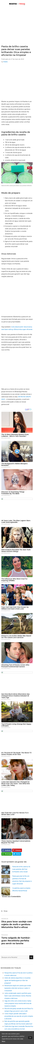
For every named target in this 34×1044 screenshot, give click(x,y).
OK (30, 1037)
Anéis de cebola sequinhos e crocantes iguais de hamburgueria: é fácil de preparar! (17, 980)
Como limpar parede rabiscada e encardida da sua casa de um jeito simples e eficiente (18, 1016)
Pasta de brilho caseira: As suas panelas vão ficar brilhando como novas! (21, 869)
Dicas (5, 911)
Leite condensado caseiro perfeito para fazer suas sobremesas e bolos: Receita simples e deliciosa (17, 995)
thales (5, 62)
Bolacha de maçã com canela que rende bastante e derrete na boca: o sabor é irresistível (17, 988)
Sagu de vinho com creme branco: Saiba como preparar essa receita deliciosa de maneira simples (17, 1003)
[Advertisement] (17, 28)
